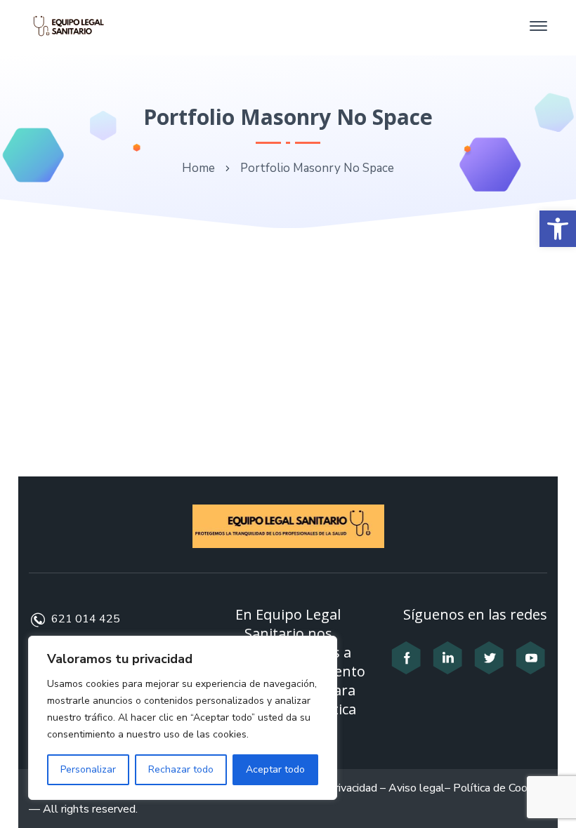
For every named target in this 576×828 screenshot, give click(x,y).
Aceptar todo (275, 769)
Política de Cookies (500, 788)
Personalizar (88, 769)
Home (198, 168)
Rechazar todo (181, 769)
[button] (557, 229)
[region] (182, 718)
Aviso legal (416, 788)
